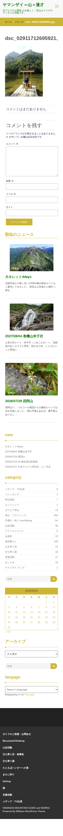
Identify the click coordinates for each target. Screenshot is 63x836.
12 (24, 612)
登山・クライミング (15, 515)
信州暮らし (11, 541)
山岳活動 (9, 525)
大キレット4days (18, 277)
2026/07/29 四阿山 (19, 401)
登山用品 (9, 499)
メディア (19, 22)
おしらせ (9, 562)
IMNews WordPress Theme (30, 811)
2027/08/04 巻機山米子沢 (24, 336)
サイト (9, 207)
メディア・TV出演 (15, 489)
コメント (12, 143)
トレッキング (12, 494)
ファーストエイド (14, 531)
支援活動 (9, 557)
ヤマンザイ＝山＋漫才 (23, 4)
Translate (29, 694)
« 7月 (8, 631)
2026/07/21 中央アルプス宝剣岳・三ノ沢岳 (28, 466)
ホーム (8, 22)
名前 (10, 181)
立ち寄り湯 (11, 551)
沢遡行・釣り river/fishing (18, 520)
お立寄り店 (11, 546)
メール (11, 194)
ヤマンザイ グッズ (15, 567)
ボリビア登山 (12, 510)
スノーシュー (12, 504)
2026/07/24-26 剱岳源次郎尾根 (21, 461)
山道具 (8, 536)
